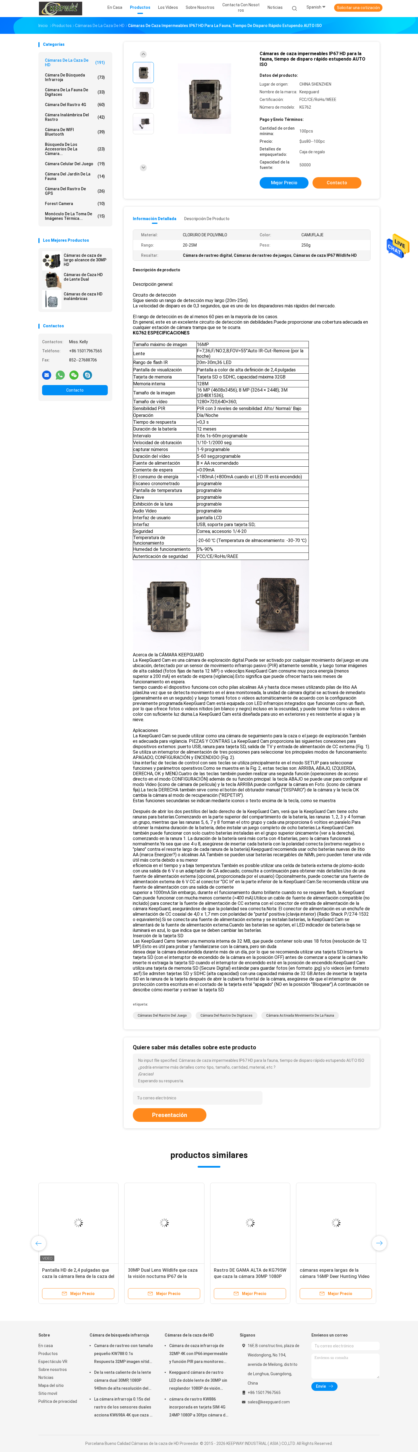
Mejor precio (284, 182)
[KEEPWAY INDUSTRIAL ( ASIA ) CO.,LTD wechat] (73, 374)
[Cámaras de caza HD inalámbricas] (51, 299)
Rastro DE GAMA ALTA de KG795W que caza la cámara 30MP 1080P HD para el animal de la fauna (250, 1276)
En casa (45, 1345)
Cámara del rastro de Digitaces (226, 1015)
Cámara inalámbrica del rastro (75, 117)
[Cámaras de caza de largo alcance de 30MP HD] (51, 260)
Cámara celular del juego (75, 164)
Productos (48, 1353)
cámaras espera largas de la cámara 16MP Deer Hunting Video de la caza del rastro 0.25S (335, 1276)
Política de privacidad (57, 1401)
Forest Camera (75, 203)
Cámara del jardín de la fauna (75, 176)
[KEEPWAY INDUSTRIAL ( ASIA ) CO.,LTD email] (46, 374)
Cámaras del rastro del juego (162, 1015)
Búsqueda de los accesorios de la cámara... (75, 149)
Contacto (75, 390)
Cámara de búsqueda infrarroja (75, 77)
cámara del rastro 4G (75, 104)
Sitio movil (47, 1393)
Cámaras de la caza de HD (75, 62)
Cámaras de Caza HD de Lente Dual (83, 277)
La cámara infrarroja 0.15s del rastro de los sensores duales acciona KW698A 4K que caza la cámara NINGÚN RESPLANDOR (123, 1408)
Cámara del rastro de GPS (75, 191)
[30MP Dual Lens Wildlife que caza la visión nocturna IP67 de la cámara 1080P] (164, 1223)
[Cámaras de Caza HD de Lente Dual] (51, 280)
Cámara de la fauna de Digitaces (75, 92)
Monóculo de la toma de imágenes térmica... (75, 216)
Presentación (169, 1115)
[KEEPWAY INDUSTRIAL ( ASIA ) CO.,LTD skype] (87, 374)
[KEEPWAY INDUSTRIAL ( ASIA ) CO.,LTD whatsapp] (60, 374)
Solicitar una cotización (358, 7)
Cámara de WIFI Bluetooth (75, 131)
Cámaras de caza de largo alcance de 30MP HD (85, 260)
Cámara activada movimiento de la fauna (300, 1015)
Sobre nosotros (52, 1369)
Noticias (45, 1377)
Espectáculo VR (52, 1361)
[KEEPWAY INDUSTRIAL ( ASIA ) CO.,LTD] (61, 8)
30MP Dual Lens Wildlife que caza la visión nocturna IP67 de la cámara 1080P (163, 1276)
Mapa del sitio (51, 1385)
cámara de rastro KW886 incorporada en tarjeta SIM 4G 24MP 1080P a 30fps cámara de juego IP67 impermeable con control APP (198, 1408)
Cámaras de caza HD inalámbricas (83, 296)
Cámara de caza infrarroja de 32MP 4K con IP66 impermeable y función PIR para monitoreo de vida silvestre (198, 1354)
